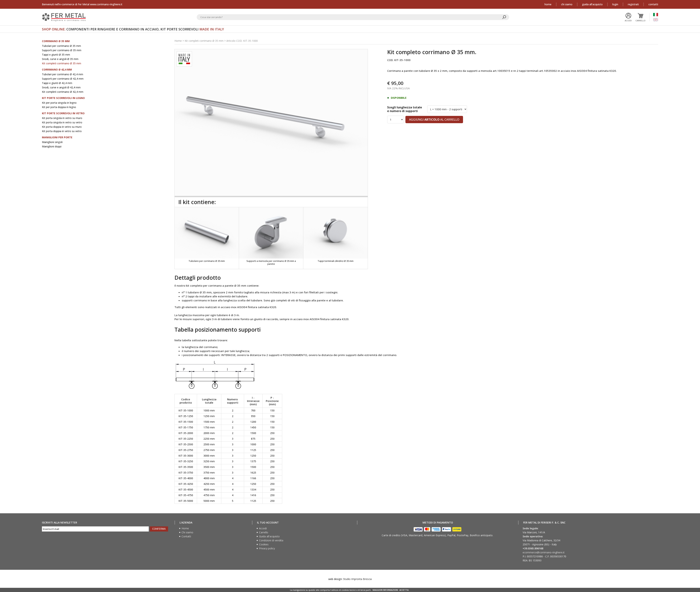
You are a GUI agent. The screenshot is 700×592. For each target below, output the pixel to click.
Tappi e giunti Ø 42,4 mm (57, 83)
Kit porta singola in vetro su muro (62, 118)
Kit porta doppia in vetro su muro (62, 126)
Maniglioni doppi (51, 146)
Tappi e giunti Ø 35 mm (56, 54)
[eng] (655, 19)
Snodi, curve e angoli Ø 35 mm (60, 59)
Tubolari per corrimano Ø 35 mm (61, 46)
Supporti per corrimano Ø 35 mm (61, 50)
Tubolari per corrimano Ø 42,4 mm (62, 74)
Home (548, 4)
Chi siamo (566, 4)
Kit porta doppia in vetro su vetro (62, 131)
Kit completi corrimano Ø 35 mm (61, 63)
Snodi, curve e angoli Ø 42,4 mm (61, 87)
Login (615, 4)
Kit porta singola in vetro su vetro (62, 122)
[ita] (655, 14)
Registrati (633, 4)
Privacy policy (267, 548)
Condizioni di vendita (271, 540)
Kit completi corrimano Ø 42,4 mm (62, 91)
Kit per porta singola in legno (59, 102)
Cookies (264, 544)
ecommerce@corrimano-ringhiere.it (544, 552)
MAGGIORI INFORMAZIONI (385, 590)
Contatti (653, 4)
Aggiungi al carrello (434, 120)
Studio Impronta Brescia (357, 579)
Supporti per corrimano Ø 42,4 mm (62, 78)
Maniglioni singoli (52, 142)
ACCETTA (404, 590)
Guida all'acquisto (592, 4)
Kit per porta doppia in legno (59, 107)
